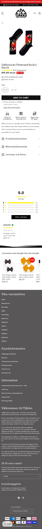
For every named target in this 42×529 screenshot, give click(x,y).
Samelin (4, 330)
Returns (4, 358)
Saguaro (5, 322)
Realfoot (5, 318)
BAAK (3, 299)
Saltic (4, 326)
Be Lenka (5, 307)
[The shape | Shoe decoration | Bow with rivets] (10, 265)
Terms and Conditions (10, 361)
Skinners (5, 337)
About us (5, 389)
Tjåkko (4, 341)
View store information (12, 107)
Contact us (6, 369)
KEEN (3, 311)
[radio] (5, 90)
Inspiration (6, 397)
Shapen (4, 334)
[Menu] (2, 13)
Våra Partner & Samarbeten (12, 393)
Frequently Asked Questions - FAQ (14, 386)
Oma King (5, 315)
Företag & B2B (7, 401)
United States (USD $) (20, 511)
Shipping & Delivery (9, 354)
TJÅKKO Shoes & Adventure (23, 526)
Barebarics (6, 303)
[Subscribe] (38, 476)
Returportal (6, 373)
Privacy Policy (7, 365)
